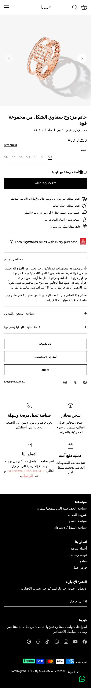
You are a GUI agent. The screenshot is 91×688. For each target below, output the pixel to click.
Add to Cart (45, 183)
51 (43, 157)
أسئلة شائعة (79, 548)
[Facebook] (85, 641)
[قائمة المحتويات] (6, 7)
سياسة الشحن (77, 521)
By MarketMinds (45, 671)
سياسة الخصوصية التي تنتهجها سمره (62, 508)
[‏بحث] (74, 8)
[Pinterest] (29, 641)
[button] (9, 58)
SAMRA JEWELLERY (22, 671)
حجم (84, 150)
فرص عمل (80, 567)
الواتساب (27, 475)
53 (28, 157)
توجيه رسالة (79, 555)
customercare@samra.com (26, 470)
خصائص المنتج (13, 259)
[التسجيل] (85, 601)
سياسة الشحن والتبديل (19, 313)
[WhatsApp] (57, 641)
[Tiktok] (47, 641)
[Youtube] (75, 641)
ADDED (45, 370)
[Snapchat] (38, 641)
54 (21, 157)
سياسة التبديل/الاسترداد (70, 527)
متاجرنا (82, 561)
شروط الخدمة (77, 515)
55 (13, 157)
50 (50, 157)
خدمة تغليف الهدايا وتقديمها (22, 327)
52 (35, 157)
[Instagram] (66, 641)
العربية (71, 672)
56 (6, 157)
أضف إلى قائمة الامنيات (45, 356)
